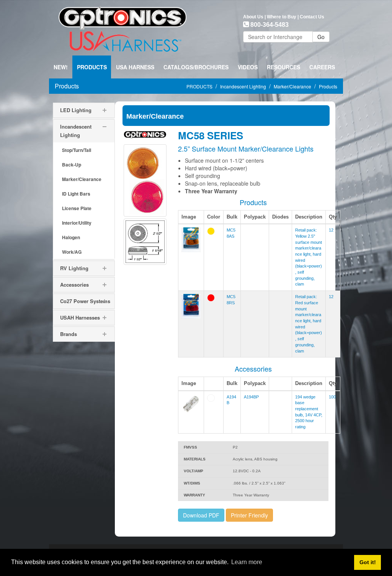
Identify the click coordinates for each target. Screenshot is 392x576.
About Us (253, 17)
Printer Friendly (249, 515)
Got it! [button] (367, 562)
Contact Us (312, 17)
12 (331, 230)
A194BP (251, 397)
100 (332, 397)
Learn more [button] (246, 562)
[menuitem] (91, 66)
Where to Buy (281, 17)
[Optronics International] (122, 27)
